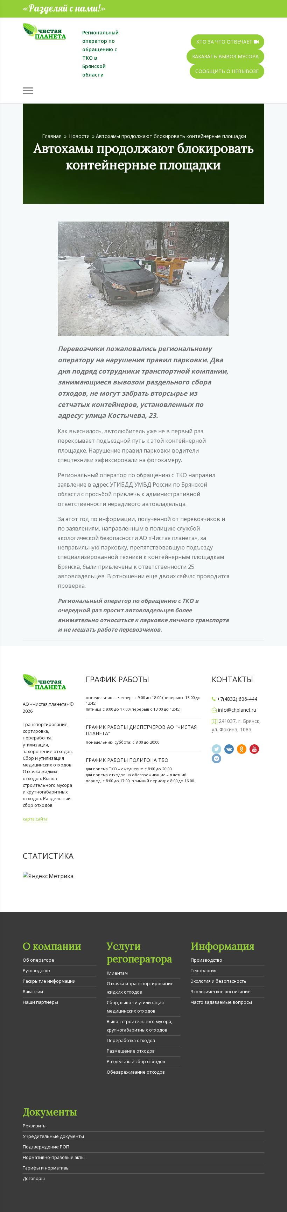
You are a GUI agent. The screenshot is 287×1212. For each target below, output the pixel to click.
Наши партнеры (40, 1002)
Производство (206, 960)
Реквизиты (35, 1125)
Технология (203, 970)
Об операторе (38, 960)
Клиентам (117, 973)
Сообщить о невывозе (227, 71)
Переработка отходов (131, 1040)
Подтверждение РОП (46, 1147)
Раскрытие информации (49, 981)
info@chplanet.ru (237, 709)
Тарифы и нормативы (46, 1168)
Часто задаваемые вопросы (221, 1002)
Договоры (34, 1178)
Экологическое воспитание (221, 991)
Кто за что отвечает (225, 41)
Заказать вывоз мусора (225, 56)
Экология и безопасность (218, 981)
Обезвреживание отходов (136, 1072)
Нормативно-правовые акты (54, 1157)
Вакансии (33, 991)
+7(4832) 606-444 (237, 699)
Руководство (36, 970)
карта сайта (35, 819)
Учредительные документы (53, 1136)
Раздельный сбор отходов (136, 1061)
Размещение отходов (131, 1051)
